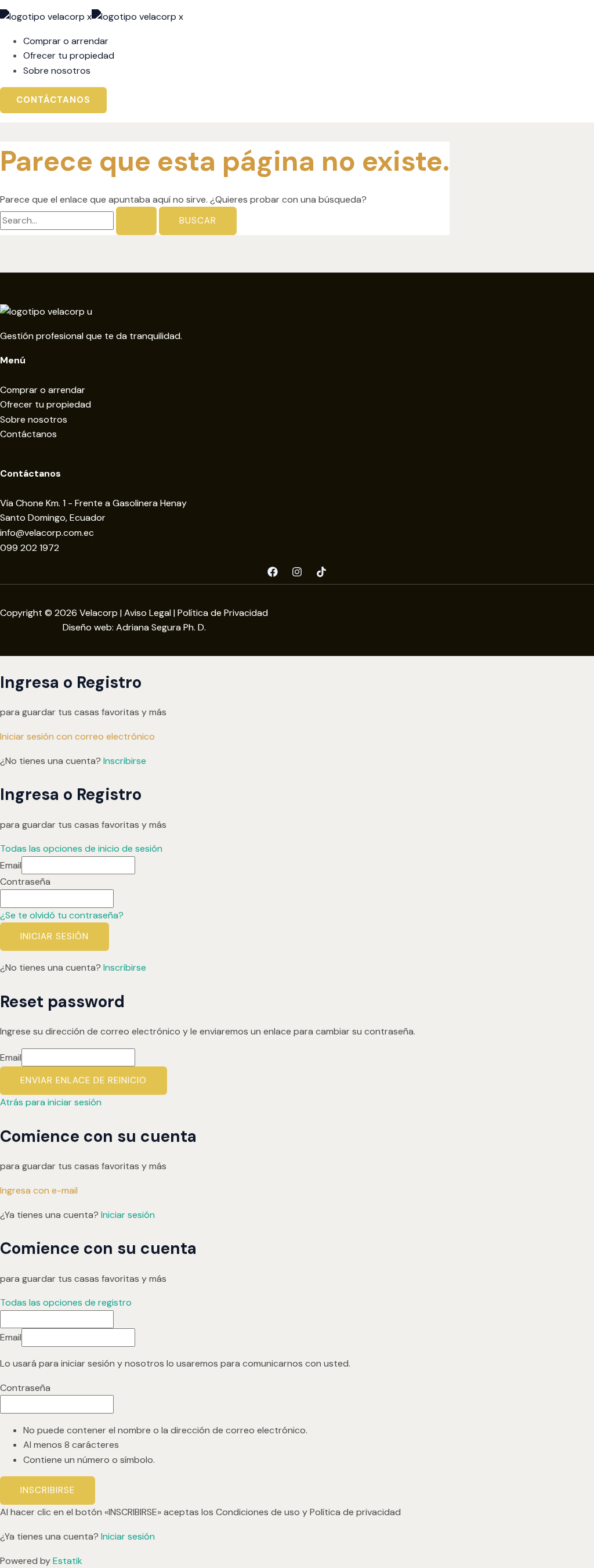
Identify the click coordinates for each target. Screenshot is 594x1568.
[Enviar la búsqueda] (136, 221)
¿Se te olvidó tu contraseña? (62, 915)
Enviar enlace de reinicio (83, 1080)
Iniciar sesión (54, 936)
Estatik (67, 1561)
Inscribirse (124, 761)
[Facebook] (272, 574)
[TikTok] (321, 574)
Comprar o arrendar (42, 390)
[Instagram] (297, 574)
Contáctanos (28, 434)
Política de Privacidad (223, 613)
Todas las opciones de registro (66, 1302)
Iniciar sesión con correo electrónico (77, 736)
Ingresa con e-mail (39, 1190)
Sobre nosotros (33, 419)
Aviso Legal (147, 613)
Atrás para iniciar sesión (51, 1102)
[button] (53, 100)
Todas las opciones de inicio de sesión (81, 848)
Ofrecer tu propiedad (45, 404)
